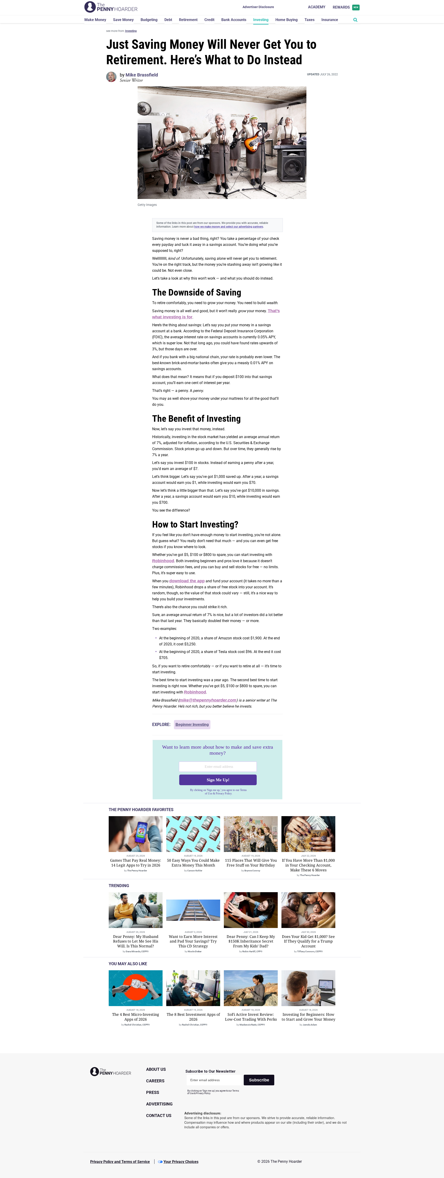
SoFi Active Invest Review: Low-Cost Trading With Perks (251, 1017)
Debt (168, 20)
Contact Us (158, 1115)
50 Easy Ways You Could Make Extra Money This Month (193, 863)
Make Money (95, 20)
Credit (209, 20)
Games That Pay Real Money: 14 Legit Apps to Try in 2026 (135, 863)
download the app (187, 581)
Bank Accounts (233, 20)
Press (152, 1092)
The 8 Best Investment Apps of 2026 (193, 1017)
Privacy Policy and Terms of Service (120, 1162)
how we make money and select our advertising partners (228, 226)
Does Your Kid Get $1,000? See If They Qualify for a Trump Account (308, 941)
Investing (260, 20)
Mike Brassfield (142, 75)
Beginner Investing (192, 724)
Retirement (188, 20)
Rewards (345, 7)
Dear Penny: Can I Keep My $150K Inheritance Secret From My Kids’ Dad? (251, 941)
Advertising (159, 1104)
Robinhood (163, 560)
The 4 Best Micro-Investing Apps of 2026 (135, 1017)
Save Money (123, 20)
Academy (316, 7)
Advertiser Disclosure (258, 7)
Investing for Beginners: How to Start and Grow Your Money (308, 1017)
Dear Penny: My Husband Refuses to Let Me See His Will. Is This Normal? (135, 941)
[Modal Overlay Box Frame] (217, 769)
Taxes (309, 20)
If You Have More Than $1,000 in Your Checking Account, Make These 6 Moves (308, 865)
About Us (156, 1069)
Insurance (329, 20)
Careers (155, 1080)
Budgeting (149, 20)
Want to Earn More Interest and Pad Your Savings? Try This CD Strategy (193, 941)
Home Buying (286, 20)
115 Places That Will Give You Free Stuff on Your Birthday (251, 863)
